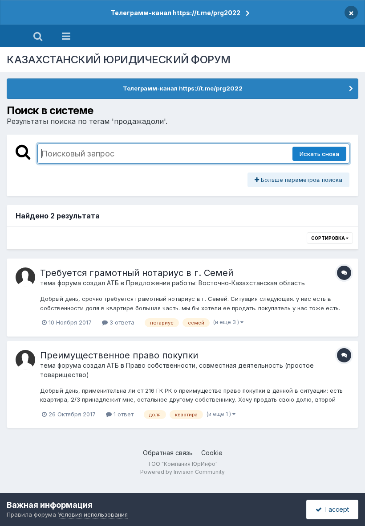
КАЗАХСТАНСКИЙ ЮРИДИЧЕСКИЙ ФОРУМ (119, 59)
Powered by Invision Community (182, 471)
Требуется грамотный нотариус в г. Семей (136, 272)
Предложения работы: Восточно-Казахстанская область (215, 283)
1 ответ (123, 414)
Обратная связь (168, 452)
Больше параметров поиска (300, 179)
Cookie (212, 452)
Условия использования (93, 514)
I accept (335, 509)
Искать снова (319, 153)
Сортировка (328, 238)
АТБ (113, 283)
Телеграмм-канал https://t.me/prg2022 (175, 12)
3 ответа (121, 322)
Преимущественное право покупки (119, 355)
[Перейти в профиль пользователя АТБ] (25, 277)
